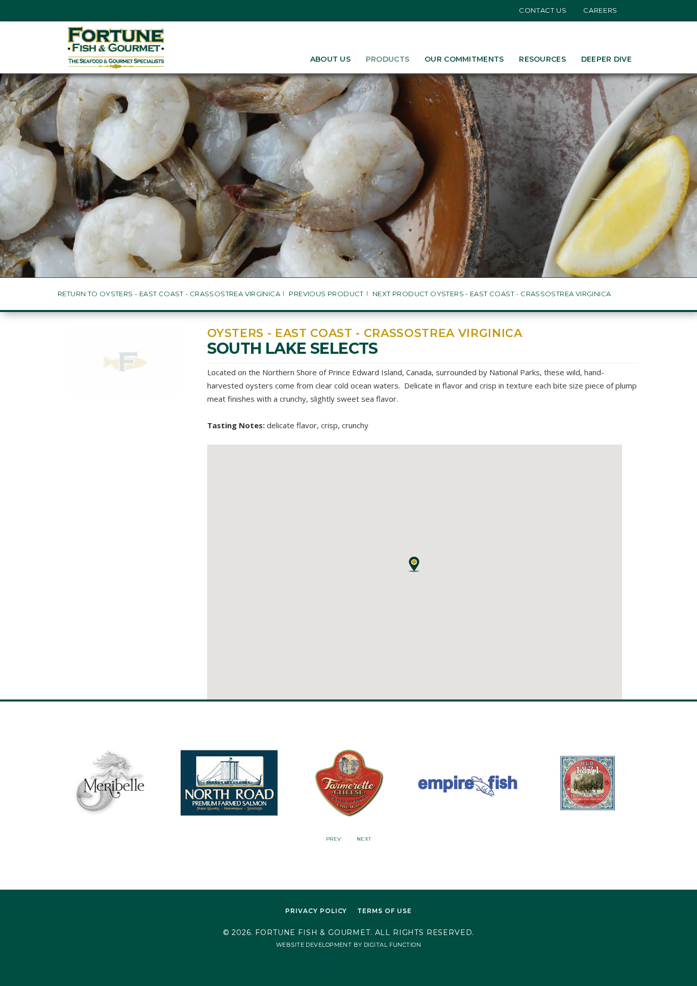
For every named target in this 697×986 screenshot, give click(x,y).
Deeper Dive (606, 59)
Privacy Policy (316, 911)
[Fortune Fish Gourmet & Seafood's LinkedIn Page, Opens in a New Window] (100, 10)
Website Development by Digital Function (348, 944)
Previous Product (326, 294)
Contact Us (543, 10)
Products (387, 59)
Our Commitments (464, 59)
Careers (600, 10)
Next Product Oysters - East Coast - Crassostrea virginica (491, 294)
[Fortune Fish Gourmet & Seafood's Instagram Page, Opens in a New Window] (85, 10)
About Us (330, 59)
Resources (542, 59)
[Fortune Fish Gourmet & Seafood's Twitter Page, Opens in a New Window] (69, 10)
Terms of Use (384, 911)
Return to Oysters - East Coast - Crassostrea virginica (169, 294)
